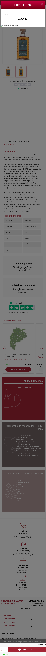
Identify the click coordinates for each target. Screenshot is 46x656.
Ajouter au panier (29, 649)
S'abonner (23, 19)
